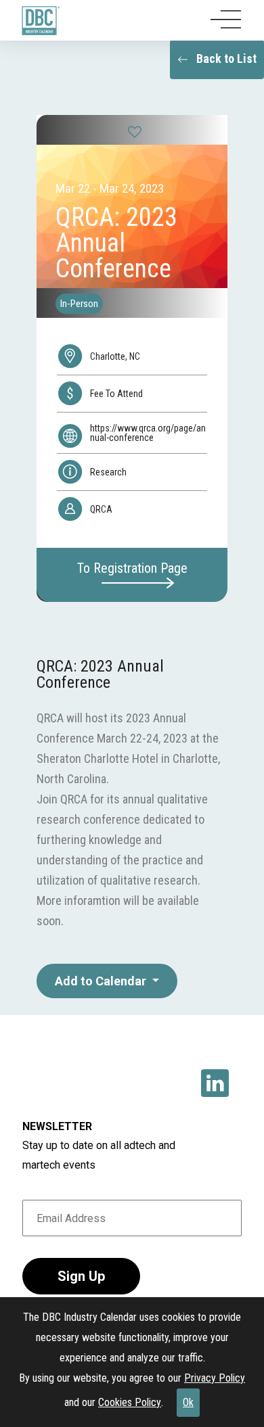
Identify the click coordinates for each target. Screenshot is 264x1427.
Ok (188, 1402)
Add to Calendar (102, 981)
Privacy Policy (214, 1378)
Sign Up (81, 1276)
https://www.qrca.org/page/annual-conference (148, 433)
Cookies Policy (129, 1402)
